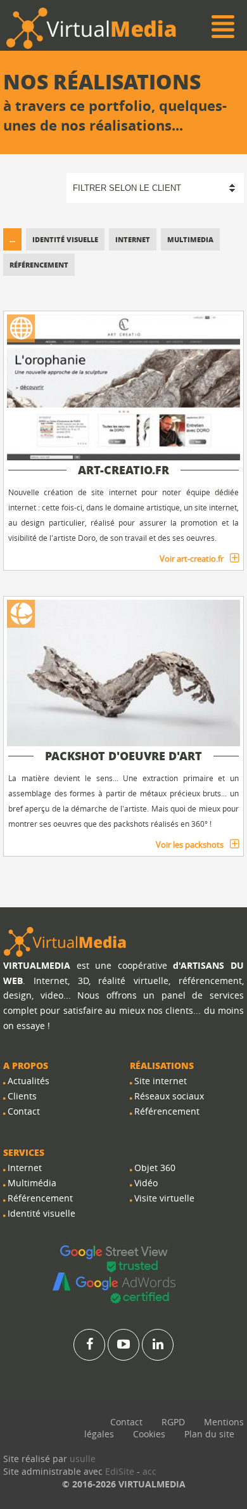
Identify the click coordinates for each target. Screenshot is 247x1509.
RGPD (173, 1422)
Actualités (28, 1081)
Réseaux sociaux (169, 1096)
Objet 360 (154, 1168)
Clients (22, 1096)
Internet (132, 239)
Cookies (149, 1434)
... (12, 239)
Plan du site (209, 1434)
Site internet (160, 1081)
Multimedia (190, 239)
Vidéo (146, 1183)
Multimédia (32, 1183)
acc (149, 1471)
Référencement (39, 264)
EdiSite (119, 1471)
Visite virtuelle (164, 1198)
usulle (83, 1459)
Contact (24, 1111)
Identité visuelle (65, 239)
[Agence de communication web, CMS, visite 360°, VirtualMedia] (65, 941)
